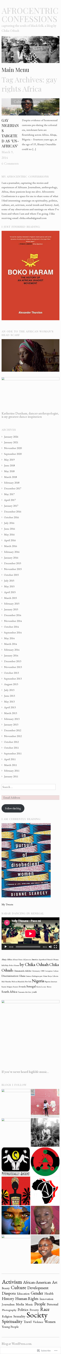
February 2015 (11, 603)
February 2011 (11, 770)
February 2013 (11, 719)
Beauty (6, 1288)
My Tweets (7, 904)
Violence (38, 1322)
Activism (12, 1281)
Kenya (50, 976)
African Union (18, 959)
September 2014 (13, 632)
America (34, 959)
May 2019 (9, 459)
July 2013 (9, 690)
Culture (19, 101)
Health (48, 1293)
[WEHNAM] (45, 1220)
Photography (9, 1310)
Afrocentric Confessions (30, 14)
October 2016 (11, 517)
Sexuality (33, 101)
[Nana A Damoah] (45, 1249)
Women (50, 1321)
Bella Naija (5, 965)
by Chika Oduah (34, 964)
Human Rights (26, 1298)
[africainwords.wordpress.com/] (16, 1103)
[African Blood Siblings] (45, 1161)
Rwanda (22, 986)
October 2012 (11, 742)
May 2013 (9, 701)
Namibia (8, 981)
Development (37, 1287)
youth (34, 991)
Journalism (8, 1304)
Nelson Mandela (18, 981)
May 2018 (9, 471)
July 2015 (9, 580)
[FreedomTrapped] (16, 1220)
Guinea (28, 976)
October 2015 (11, 575)
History (8, 1298)
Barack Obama (52, 959)
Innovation (46, 1299)
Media (20, 1304)
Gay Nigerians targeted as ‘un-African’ (10, 133)
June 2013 (9, 695)
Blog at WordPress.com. (17, 1343)
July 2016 (9, 523)
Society (37, 1315)
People (40, 1304)
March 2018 (10, 477)
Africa (9, 959)
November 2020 (13, 448)
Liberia (55, 976)
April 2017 (10, 500)
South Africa (9, 992)
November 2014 (13, 621)
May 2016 (9, 534)
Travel (28, 1321)
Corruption (49, 971)
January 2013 (11, 724)
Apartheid (43, 959)
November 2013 (13, 667)
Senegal (31, 986)
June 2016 (9, 528)
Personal (52, 1304)
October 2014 (11, 626)
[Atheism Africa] (45, 1191)
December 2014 (12, 615)
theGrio (28, 992)
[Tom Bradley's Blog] (45, 1132)
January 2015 (11, 609)
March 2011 (10, 765)
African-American (37, 1282)
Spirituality (49, 101)
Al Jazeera (27, 959)
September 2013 (13, 678)
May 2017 (9, 494)
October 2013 (11, 672)
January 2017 (11, 505)
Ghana (22, 976)
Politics (23, 1309)
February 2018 (11, 482)
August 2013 (11, 684)
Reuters (15, 987)
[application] (30, 933)
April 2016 (10, 540)
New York (28, 981)
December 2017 (12, 488)
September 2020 (13, 454)
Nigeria (38, 980)
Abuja (4, 959)
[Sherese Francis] (16, 1161)
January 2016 (11, 557)
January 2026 (11, 436)
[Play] (5, 946)
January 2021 (11, 442)
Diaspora (9, 1293)
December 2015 (12, 563)
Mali (3, 981)
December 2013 (12, 661)
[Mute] (50, 946)
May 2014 (9, 638)
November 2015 (13, 569)
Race (45, 1309)
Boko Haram (14, 965)
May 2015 (9, 586)
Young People (10, 1327)
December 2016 (12, 511)
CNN (42, 971)
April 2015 (10, 592)
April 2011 (10, 759)
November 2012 (13, 736)
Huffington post (37, 976)
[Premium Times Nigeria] (16, 1132)
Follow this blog (13, 808)
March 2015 (10, 598)
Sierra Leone (41, 986)
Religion (10, 987)
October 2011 (11, 747)
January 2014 (11, 655)
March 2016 (10, 546)
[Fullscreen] (55, 946)
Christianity (36, 971)
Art (54, 1282)
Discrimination (10, 976)
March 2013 (10, 713)
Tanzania (21, 992)
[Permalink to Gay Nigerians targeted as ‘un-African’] (30, 107)
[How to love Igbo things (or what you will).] (16, 1191)
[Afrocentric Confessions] (30, 51)
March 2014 (10, 644)
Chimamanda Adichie (22, 970)
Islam (45, 976)
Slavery (49, 987)
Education (23, 1293)
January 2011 (11, 776)
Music (29, 1304)
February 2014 (11, 649)
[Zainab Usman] (16, 1249)
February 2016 (11, 552)
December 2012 (12, 730)
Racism (4, 987)
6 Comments (10, 163)
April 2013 (10, 707)
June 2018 (9, 465)
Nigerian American (51, 981)
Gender (37, 1293)
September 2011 (13, 753)
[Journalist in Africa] (45, 1103)
